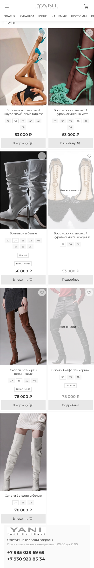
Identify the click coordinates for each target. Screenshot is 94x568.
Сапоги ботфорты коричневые (23, 371)
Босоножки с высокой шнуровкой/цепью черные (71, 235)
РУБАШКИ (27, 16)
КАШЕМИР (59, 16)
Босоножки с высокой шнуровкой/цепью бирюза (23, 112)
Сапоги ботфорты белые (23, 495)
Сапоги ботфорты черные (70, 370)
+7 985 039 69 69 (25, 552)
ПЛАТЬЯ (9, 16)
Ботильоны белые (23, 233)
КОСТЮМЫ (79, 16)
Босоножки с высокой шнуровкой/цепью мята (70, 112)
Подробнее (70, 279)
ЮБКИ (42, 16)
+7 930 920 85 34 (26, 559)
